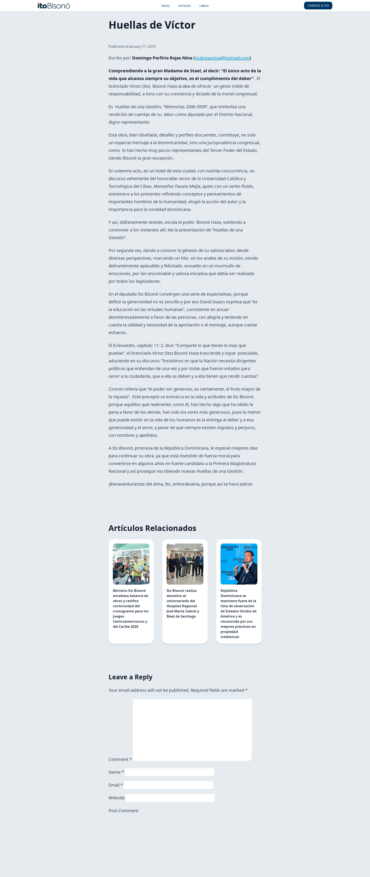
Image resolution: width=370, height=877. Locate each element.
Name (116, 772)
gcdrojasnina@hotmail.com (222, 58)
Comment (120, 759)
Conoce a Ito (318, 5)
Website (117, 798)
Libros (204, 6)
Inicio (165, 6)
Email (116, 785)
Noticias (184, 6)
